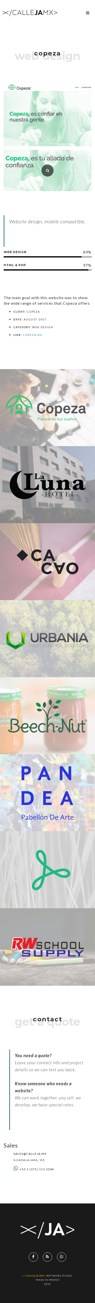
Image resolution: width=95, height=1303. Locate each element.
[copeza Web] (47, 170)
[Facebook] (33, 1257)
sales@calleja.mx (30, 1153)
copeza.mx (32, 334)
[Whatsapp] (61, 1257)
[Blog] (47, 1257)
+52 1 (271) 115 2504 (36, 1169)
